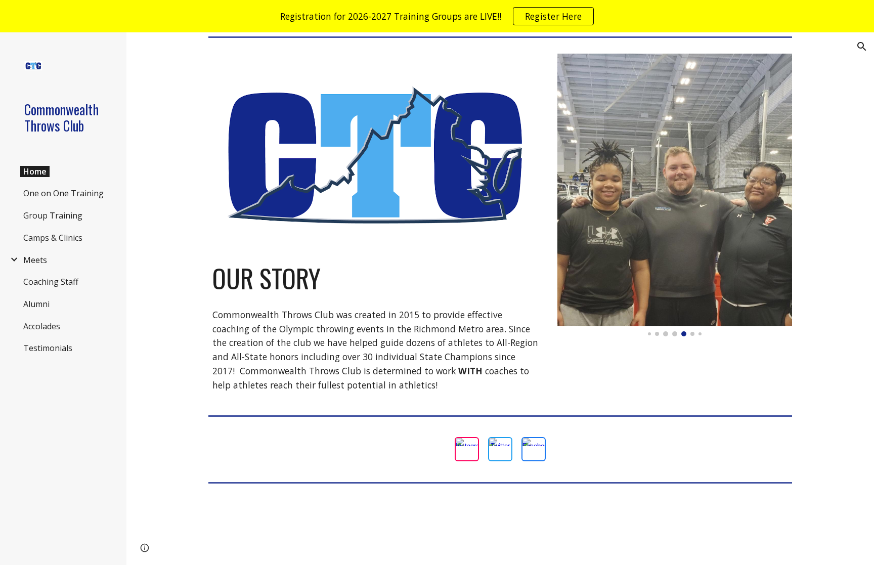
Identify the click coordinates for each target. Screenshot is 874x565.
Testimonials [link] (47, 348)
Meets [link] (35, 260)
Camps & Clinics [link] (52, 237)
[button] (862, 46)
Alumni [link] (36, 304)
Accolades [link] (41, 326)
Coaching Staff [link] (50, 281)
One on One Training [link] (63, 193)
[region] (437, 16)
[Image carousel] (674, 195)
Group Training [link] (52, 215)
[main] (375, 278)
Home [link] (35, 171)
